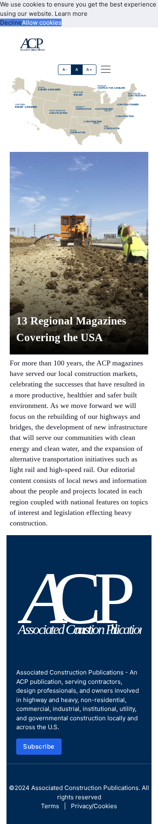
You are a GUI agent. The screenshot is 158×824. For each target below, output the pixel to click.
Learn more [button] (71, 13)
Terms (50, 806)
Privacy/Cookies (94, 806)
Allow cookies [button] (42, 22)
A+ (89, 69)
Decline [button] (11, 22)
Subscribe (39, 746)
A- (64, 69)
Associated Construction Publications (85, 788)
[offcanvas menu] (106, 69)
